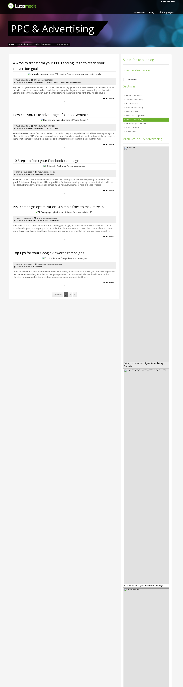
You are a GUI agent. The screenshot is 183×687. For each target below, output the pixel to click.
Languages (168, 12)
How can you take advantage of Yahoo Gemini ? (50, 114)
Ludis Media (131, 79)
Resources (140, 12)
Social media (49, 174)
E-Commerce (48, 82)
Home (11, 44)
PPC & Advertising (24, 44)
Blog (151, 12)
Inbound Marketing (134, 107)
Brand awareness (35, 82)
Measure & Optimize (36, 221)
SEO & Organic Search (136, 123)
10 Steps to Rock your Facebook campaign (46, 160)
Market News (59, 82)
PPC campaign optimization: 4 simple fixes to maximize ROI (59, 206)
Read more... (109, 98)
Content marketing (134, 99)
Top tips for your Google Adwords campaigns (48, 252)
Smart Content (132, 127)
